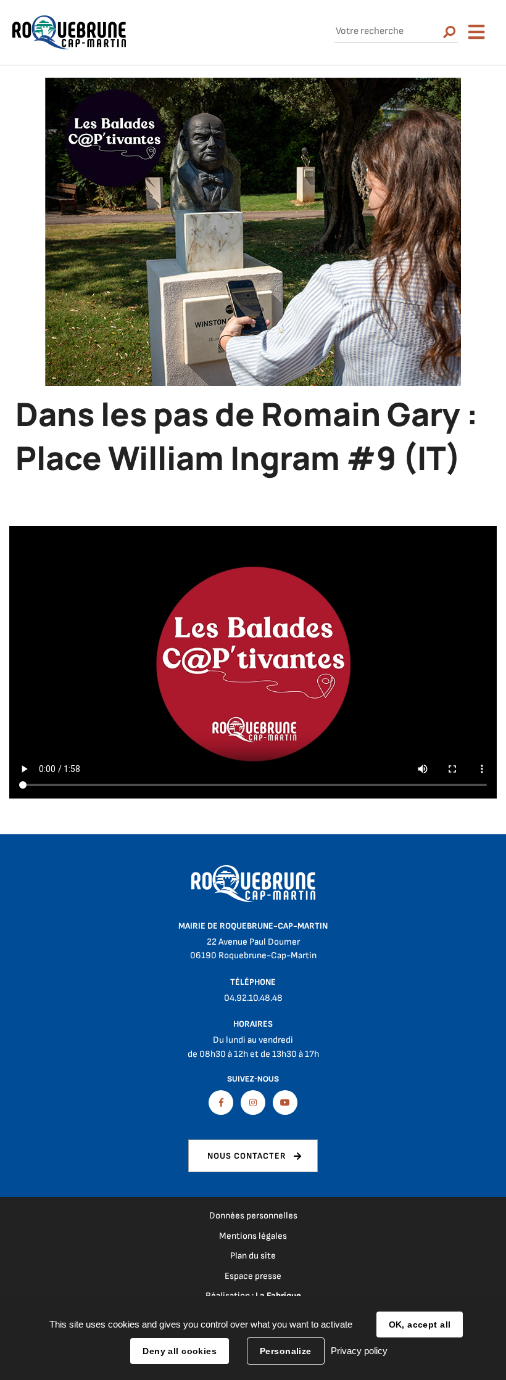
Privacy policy (359, 1350)
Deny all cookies (180, 1351)
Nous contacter (246, 1156)
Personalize (286, 1351)
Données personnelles (253, 1216)
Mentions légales (253, 1236)
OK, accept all (420, 1324)
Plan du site (253, 1256)
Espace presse (253, 1276)
